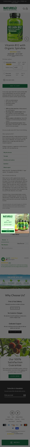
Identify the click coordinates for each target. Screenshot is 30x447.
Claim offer (8, 231)
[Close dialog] (28, 214)
